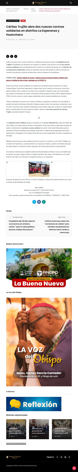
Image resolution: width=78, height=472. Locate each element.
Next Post (61, 217)
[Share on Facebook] (7, 56)
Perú (23, 20)
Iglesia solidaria (12, 20)
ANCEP (13, 436)
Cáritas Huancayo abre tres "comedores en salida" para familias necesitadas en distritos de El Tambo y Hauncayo (57, 227)
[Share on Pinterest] (15, 56)
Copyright (9, 465)
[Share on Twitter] (11, 56)
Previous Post (18, 217)
